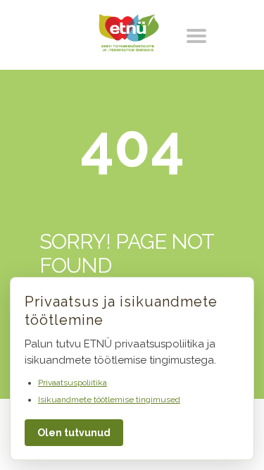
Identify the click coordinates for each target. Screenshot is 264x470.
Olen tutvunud (74, 432)
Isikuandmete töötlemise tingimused (109, 399)
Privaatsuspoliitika (72, 383)
